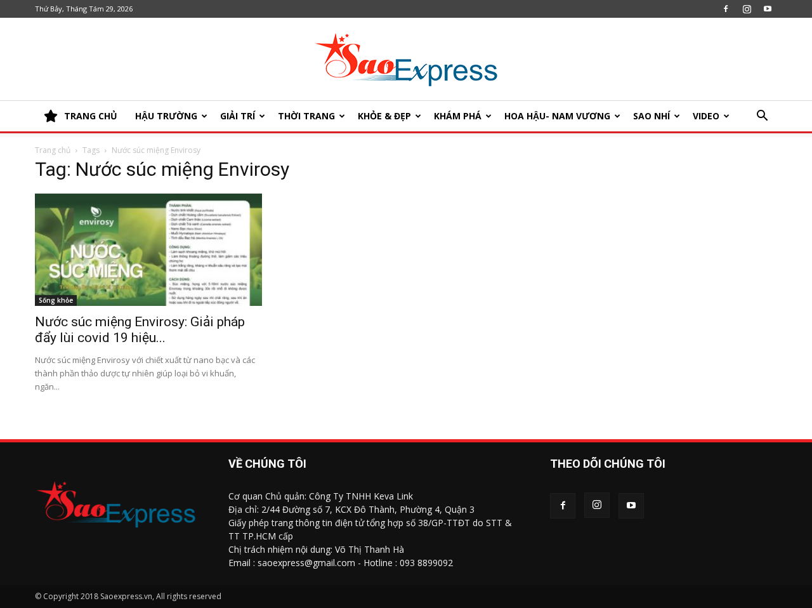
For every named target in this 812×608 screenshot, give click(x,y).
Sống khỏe (56, 300)
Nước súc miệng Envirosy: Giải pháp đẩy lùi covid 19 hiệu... (140, 329)
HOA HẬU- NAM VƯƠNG (557, 116)
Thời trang (306, 116)
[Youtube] (767, 9)
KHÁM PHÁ (457, 116)
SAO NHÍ (651, 116)
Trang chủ (52, 150)
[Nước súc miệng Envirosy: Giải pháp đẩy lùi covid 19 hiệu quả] (148, 250)
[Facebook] (725, 9)
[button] (762, 117)
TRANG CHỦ (90, 116)
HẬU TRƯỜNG (166, 116)
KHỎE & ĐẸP (384, 116)
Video (706, 116)
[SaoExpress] (406, 59)
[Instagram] (746, 9)
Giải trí (237, 116)
